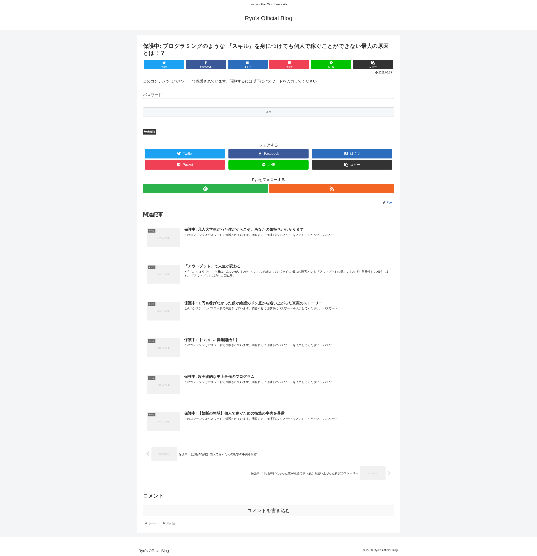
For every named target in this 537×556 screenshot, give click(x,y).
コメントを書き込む (268, 510)
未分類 (151, 131)
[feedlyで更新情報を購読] (205, 188)
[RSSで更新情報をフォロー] (331, 188)
